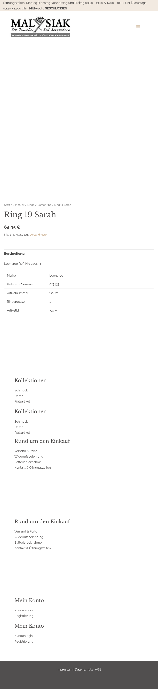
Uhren (18, 396)
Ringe (31, 204)
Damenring (44, 204)
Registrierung (23, 616)
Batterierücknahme (28, 462)
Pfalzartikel (22, 401)
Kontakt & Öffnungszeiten (32, 467)
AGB (98, 669)
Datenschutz (84, 669)
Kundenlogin (23, 610)
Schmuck (18, 204)
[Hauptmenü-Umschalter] (138, 27)
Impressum (65, 669)
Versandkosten (39, 234)
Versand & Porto (25, 451)
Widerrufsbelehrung (28, 456)
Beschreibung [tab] (14, 253)
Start (7, 204)
